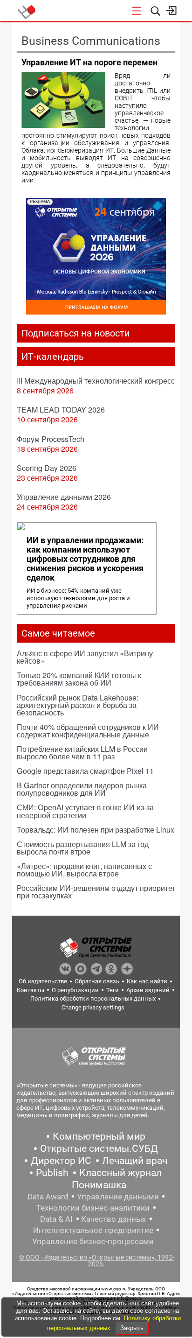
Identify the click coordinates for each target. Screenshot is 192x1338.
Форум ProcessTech (50, 439)
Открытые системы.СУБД (99, 1148)
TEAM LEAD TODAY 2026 (61, 409)
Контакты (30, 990)
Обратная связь (97, 981)
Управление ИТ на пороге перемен (89, 62)
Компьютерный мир (99, 1136)
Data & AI (56, 1219)
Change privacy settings (93, 1007)
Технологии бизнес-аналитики (93, 1207)
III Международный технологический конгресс (96, 380)
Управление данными (118, 1196)
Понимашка (99, 1185)
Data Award (48, 1196)
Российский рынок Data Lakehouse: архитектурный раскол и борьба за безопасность (77, 705)
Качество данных (113, 1219)
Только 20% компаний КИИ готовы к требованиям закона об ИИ (79, 679)
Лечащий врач (134, 1160)
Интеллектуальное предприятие (93, 1230)
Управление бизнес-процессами (93, 1241)
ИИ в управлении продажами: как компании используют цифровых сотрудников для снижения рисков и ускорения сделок (85, 559)
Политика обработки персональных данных (93, 998)
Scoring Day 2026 (46, 467)
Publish (52, 1172)
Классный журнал (120, 1172)
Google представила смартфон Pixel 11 (85, 770)
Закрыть (132, 1327)
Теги (112, 990)
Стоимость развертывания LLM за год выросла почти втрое (83, 848)
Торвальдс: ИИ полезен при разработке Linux (95, 829)
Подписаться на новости (75, 333)
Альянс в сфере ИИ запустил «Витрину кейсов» (85, 657)
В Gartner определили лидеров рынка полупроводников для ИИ (82, 789)
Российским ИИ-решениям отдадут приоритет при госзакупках (96, 892)
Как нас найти (147, 981)
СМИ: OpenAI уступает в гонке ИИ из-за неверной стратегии (85, 811)
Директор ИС (61, 1160)
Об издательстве (43, 981)
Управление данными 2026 (64, 496)
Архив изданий (148, 990)
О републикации (75, 990)
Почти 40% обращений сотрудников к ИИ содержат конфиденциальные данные (88, 731)
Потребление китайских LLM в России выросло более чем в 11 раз (82, 752)
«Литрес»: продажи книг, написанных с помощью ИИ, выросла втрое (84, 870)
